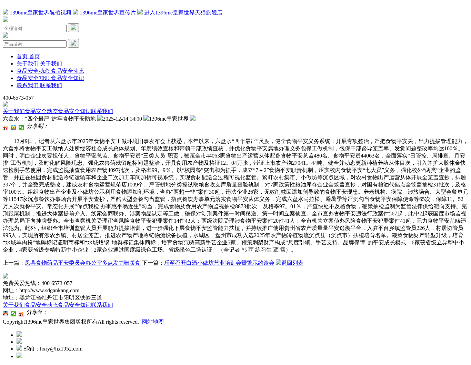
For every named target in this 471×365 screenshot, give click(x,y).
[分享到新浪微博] (6, 127)
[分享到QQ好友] (6, 313)
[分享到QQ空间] (14, 127)
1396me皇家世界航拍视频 (40, 13)
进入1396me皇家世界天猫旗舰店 (182, 13)
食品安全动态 (41, 111)
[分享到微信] (21, 127)
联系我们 (102, 111)
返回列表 (292, 263)
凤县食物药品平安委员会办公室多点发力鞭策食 (83, 263)
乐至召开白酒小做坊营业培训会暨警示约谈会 (219, 263)
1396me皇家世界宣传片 (107, 13)
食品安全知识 (74, 111)
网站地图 (153, 322)
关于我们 (14, 111)
